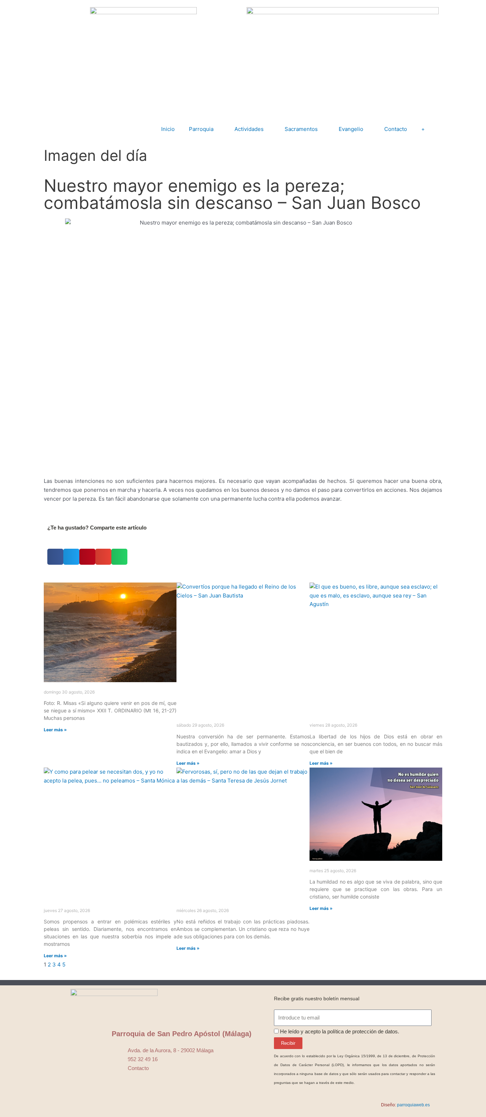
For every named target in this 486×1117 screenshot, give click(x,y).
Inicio (168, 129)
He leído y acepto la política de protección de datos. (339, 1031)
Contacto (395, 129)
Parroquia (201, 129)
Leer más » (55, 729)
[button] (55, 557)
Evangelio (351, 129)
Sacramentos (301, 129)
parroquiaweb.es (413, 1104)
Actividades (249, 129)
